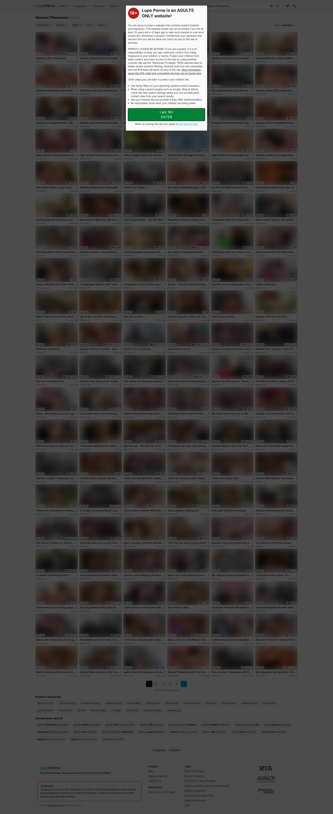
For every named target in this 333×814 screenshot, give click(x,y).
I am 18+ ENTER (166, 114)
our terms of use (188, 123)
